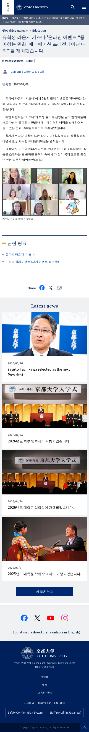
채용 (44, 684)
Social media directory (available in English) (46, 632)
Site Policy (59, 702)
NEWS (15, 17)
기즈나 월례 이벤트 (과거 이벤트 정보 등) (32, 261)
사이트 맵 (29, 702)
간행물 (44, 676)
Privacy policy (44, 702)
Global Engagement (15, 30)
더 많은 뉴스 (44, 591)
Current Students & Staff (27, 71)
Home (5, 17)
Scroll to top (84, 727)
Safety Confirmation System (25, 712)
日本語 (29, 60)
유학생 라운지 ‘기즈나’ (20, 254)
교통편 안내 (44, 692)
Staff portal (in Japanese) (65, 712)
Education (39, 30)
